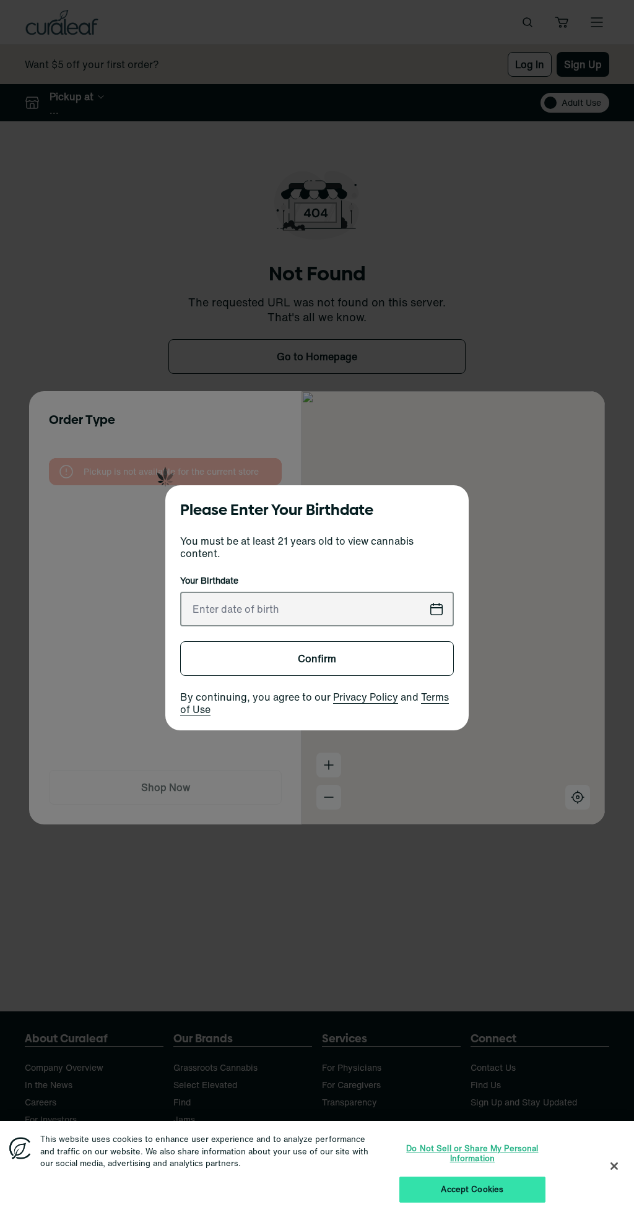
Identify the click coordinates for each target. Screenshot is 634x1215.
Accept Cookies (472, 1189)
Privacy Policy (365, 697)
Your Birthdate (209, 580)
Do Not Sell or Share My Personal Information (472, 1153)
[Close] (614, 1166)
